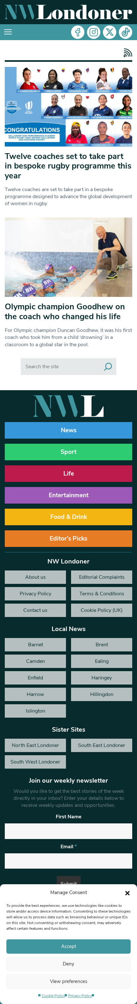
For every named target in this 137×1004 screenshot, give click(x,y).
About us (35, 577)
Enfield (35, 677)
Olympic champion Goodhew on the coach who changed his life (65, 311)
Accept (68, 946)
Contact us (35, 610)
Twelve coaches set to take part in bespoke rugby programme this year (68, 166)
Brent (102, 644)
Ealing (102, 661)
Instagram (93, 32)
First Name (69, 816)
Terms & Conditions (101, 593)
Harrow (35, 694)
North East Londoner (35, 745)
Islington (35, 710)
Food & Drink (68, 517)
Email (69, 846)
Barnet (35, 644)
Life (68, 474)
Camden (35, 661)
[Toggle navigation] (8, 32)
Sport (68, 452)
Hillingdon (101, 694)
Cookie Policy (53, 995)
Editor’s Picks (68, 538)
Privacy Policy (80, 995)
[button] (127, 892)
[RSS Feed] (126, 52)
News (68, 430)
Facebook (77, 32)
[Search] (108, 366)
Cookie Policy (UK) (102, 610)
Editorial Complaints (102, 577)
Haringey (101, 677)
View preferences (68, 981)
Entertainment (69, 495)
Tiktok (125, 32)
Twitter (109, 32)
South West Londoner (35, 761)
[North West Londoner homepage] (68, 12)
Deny (68, 964)
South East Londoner (101, 745)
